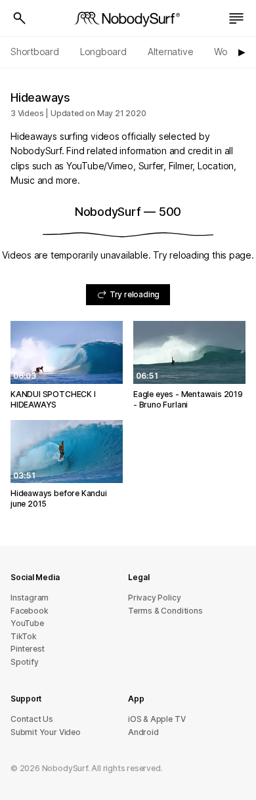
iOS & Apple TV (156, 719)
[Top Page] (128, 18)
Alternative (171, 51)
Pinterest (28, 649)
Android (143, 732)
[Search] (20, 18)
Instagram (30, 597)
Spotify (25, 662)
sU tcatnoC (32, 719)
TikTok (24, 636)
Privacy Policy (154, 597)
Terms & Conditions (165, 611)
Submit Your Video (46, 732)
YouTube (27, 623)
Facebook (29, 611)
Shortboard (35, 51)
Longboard (103, 51)
